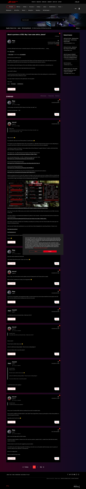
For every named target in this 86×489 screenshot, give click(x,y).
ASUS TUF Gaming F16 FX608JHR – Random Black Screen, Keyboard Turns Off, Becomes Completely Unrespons (70, 56)
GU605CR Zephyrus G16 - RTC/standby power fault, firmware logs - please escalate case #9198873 (70, 70)
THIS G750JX (12, 51)
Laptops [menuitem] (44, 6)
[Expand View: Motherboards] (12, 10)
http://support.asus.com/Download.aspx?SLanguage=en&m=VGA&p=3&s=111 (21, 172)
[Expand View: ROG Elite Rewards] (50, 10)
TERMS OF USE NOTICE (50, 478)
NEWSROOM (17, 474)
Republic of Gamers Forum (11, 28)
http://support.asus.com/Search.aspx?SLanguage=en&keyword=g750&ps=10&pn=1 (22, 154)
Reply (57, 89)
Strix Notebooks (20, 83)
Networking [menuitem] (38, 10)
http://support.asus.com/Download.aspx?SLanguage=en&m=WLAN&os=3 (20, 167)
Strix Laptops (13, 83)
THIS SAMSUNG (23, 54)
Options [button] (77, 28)
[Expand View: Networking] (40, 10)
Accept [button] (50, 251)
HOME (13, 474)
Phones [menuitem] (59, 6)
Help (75, 8)
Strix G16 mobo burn (67, 63)
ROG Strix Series (66, 50)
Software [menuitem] (24, 6)
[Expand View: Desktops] (41, 7)
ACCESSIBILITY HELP (25, 474)
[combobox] (43, 19)
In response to (16, 104)
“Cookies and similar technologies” (41, 247)
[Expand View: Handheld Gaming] (56, 7)
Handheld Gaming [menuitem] (52, 6)
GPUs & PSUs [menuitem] (16, 10)
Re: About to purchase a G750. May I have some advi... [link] (42, 28)
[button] (9, 89)
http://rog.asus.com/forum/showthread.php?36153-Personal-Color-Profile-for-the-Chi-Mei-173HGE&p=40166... (27, 218)
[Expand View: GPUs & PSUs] (20, 10)
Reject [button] (36, 251)
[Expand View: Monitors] (26, 10)
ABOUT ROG (9, 474)
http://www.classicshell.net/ (12, 229)
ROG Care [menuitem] (18, 6)
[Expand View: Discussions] (34, 7)
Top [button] (8, 485)
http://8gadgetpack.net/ (11, 232)
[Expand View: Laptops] (47, 7)
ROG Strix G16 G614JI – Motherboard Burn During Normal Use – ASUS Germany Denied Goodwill (71, 40)
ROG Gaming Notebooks (26, 28)
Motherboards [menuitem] (8, 10)
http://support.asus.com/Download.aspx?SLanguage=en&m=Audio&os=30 (20, 158)
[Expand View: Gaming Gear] (33, 10)
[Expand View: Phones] (62, 7)
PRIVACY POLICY (57, 478)
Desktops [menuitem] (38, 6)
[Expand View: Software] (27, 7)
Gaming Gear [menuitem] (30, 10)
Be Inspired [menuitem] (11, 6)
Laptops (19, 28)
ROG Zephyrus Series (67, 73)
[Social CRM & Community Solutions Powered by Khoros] (77, 486)
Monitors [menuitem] (23, 10)
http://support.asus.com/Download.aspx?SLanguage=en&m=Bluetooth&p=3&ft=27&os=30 (23, 163)
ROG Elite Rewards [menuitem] (46, 10)
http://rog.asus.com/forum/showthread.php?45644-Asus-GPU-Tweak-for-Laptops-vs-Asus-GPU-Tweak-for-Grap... (27, 208)
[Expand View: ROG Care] (21, 7)
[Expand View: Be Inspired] (14, 6)
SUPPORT (60, 1)
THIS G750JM (10, 54)
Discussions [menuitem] (31, 6)
